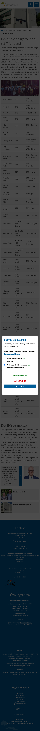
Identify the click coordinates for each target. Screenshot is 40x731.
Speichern (20, 386)
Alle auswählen (20, 376)
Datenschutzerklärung (12, 354)
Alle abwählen (20, 381)
